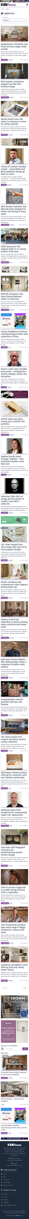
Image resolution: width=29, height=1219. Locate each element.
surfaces (5, 560)
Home (2, 9)
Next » (25, 988)
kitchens (5, 60)
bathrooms (5, 97)
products (10, 60)
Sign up (25, 1048)
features (9, 185)
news (11, 262)
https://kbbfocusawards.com (14, 1160)
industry (5, 347)
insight (4, 185)
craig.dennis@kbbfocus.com (14, 1165)
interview (5, 513)
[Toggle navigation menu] (27, 4)
